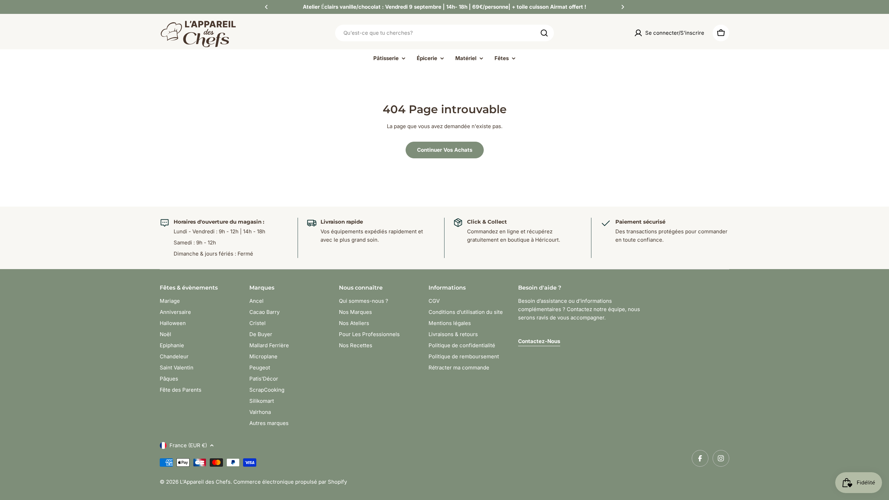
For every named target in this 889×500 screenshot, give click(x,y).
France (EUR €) (188, 445)
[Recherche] (544, 33)
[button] (266, 7)
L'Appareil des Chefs (205, 481)
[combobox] (444, 33)
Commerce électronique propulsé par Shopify (290, 481)
